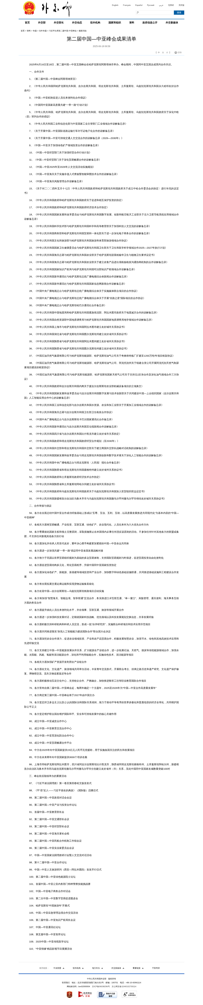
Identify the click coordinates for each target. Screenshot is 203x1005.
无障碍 (171, 5)
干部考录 (156, 968)
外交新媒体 (172, 22)
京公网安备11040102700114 (124, 986)
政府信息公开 (150, 22)
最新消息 (83, 31)
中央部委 (57, 968)
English (115, 5)
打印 (180, 52)
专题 (35, 31)
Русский (150, 5)
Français (127, 5)
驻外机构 (95, 22)
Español (138, 5)
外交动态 (77, 22)
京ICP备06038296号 (101, 986)
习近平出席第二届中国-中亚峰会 (63, 31)
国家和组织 (115, 22)
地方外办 (96, 968)
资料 (131, 22)
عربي (161, 5)
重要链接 (136, 968)
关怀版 (181, 5)
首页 (27, 22)
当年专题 (43, 31)
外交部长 (59, 22)
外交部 (42, 22)
